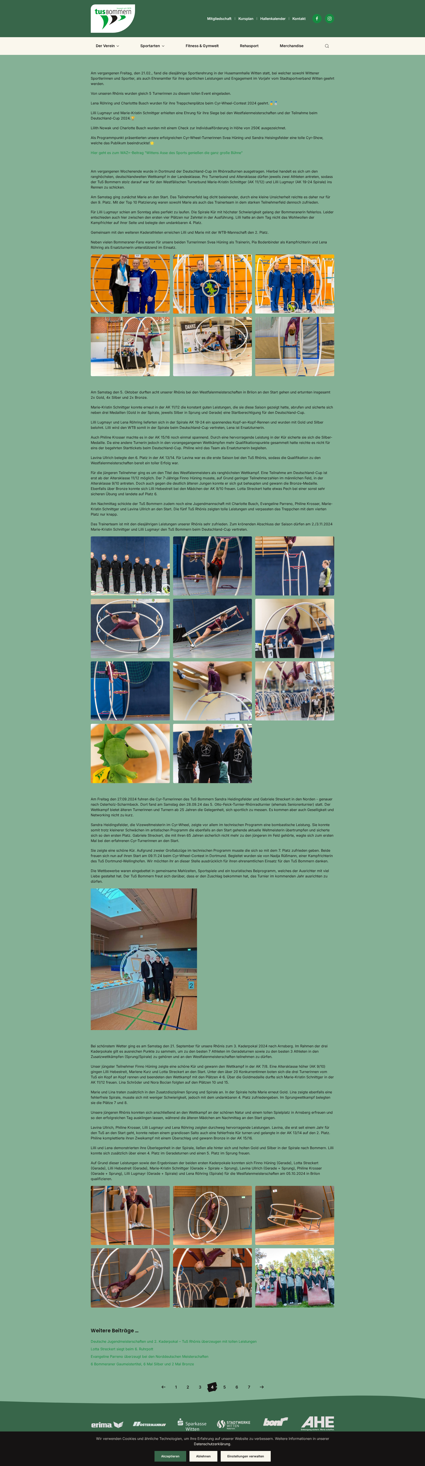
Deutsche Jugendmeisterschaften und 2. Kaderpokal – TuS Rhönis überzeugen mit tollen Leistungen (174, 1341)
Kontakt (299, 18)
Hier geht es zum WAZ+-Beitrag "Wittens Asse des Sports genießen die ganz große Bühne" (167, 152)
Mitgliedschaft (219, 18)
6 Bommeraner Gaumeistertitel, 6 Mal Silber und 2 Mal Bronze (142, 1364)
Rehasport (249, 46)
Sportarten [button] (150, 46)
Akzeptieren (170, 1456)
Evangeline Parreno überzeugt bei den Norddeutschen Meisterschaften (149, 1356)
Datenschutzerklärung (212, 1444)
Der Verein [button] (105, 46)
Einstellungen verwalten (245, 1456)
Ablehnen (203, 1456)
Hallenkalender (273, 18)
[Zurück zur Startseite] (113, 18)
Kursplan (245, 18)
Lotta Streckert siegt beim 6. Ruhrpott (122, 1349)
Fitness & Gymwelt (202, 46)
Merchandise (291, 46)
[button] (327, 46)
